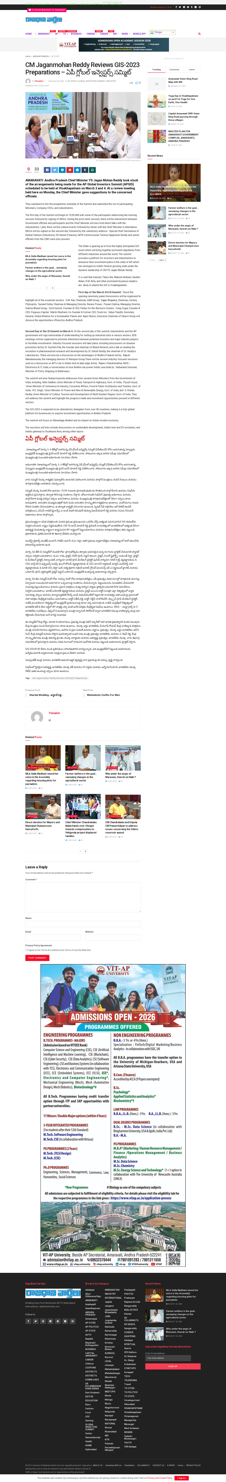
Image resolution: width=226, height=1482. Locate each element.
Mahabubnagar (112, 1373)
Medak (108, 1381)
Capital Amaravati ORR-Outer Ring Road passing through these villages (184, 116)
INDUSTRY (111, 81)
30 (121, 781)
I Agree (182, 1478)
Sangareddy (130, 1328)
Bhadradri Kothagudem (92, 1344)
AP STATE (55, 56)
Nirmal (108, 1427)
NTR (107, 1439)
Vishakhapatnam (132, 1412)
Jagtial (108, 1302)
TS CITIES (129, 1388)
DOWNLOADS (92, 1379)
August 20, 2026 (158, 198)
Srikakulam (130, 1364)
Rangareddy (130, 1306)
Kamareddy (111, 1331)
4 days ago (32, 788)
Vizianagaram (131, 1416)
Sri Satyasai (130, 1356)
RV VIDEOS (129, 1324)
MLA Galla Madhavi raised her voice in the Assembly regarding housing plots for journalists (48, 259)
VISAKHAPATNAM (133, 1408)
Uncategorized (132, 1400)
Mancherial (110, 1377)
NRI (115, 34)
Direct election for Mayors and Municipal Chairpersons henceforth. (42, 826)
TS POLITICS (131, 1392)
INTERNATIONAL (113, 1298)
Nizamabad (111, 1431)
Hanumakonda (92, 1437)
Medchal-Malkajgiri (110, 1386)
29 (81, 785)
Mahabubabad (112, 1369)
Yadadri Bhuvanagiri (130, 1437)
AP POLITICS (114, 816)
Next (162, 260)
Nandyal (109, 1415)
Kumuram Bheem (110, 1348)
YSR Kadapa (130, 1446)
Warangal (129, 1424)
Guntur (88, 1433)
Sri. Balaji (129, 1360)
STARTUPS (130, 1368)
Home (103, 4)
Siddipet (128, 1340)
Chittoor (89, 1363)
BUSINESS (76, 34)
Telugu (158, 32)
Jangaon (109, 1306)
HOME (28, 34)
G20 (87, 1416)
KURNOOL (110, 1353)
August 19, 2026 (177, 253)
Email (28, 932)
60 (41, 788)
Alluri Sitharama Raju (93, 1295)
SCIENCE (128, 1332)
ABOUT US (29, 4)
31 (41, 833)
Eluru (88, 1404)
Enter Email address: (155, 1353)
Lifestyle (109, 1365)
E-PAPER (95, 4)
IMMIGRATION (112, 1290)
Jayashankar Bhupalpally (111, 1311)
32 (121, 837)
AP (57, 33)
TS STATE (129, 1396)
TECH (127, 1376)
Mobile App (139, 34)
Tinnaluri (39, 81)
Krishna (109, 1343)
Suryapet (128, 1372)
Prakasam (129, 1298)
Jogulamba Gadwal (110, 1321)
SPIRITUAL (129, 1344)
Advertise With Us (43, 4)
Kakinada (109, 1327)
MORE (125, 34)
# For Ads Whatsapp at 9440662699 (48, 10)
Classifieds (58, 4)
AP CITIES (32, 768)
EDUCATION (91, 1400)
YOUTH (128, 1442)
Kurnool (109, 1357)
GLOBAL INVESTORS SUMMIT (91, 81)
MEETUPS (110, 1391)
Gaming (89, 1420)
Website (89, 932)
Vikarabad (129, 1404)
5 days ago (32, 833)
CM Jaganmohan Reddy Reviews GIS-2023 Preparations (59, 678)
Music (108, 1403)
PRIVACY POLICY (115, 4)
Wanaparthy (130, 1420)
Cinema (92, 33)
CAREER (105, 33)
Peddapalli (129, 1290)
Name (28, 918)
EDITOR (89, 1396)
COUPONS (90, 1367)
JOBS (107, 1316)
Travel (127, 1384)
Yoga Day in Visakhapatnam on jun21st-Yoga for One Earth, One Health (183, 99)
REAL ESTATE (131, 1310)
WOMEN (128, 1432)
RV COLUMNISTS (131, 1319)
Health (88, 1441)
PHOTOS (128, 1294)
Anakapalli (90, 1304)
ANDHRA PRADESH (41, 56)
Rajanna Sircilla (132, 1302)
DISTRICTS (91, 1371)
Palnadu (109, 1443)
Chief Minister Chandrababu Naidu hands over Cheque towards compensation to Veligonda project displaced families (81, 829)
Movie (108, 1395)
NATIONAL (110, 1423)
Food (88, 1412)
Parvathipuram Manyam (112, 1448)
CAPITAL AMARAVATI (91, 1354)
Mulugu (109, 1399)
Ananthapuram (92, 1308)
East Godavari (92, 1392)
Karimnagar (111, 1335)
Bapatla (89, 1339)
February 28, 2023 (56, 81)
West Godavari (131, 1428)
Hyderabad (91, 1449)
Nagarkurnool (112, 1407)
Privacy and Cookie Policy (160, 1478)
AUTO (88, 1335)
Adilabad (89, 1290)
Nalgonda (110, 1411)
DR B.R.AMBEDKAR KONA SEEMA (93, 1386)
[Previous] (47, 288)
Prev (152, 260)
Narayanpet (111, 1419)
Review (127, 1314)
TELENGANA (130, 1380)
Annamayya (91, 1319)
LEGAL (108, 1361)
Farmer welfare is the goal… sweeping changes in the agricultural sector (81, 777)
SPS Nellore (130, 1352)
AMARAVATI (45, 33)
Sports (127, 1348)
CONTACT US (84, 4)
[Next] (52, 288)
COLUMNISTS (70, 4)
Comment (31, 879)
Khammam (110, 1339)
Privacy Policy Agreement (38, 945)
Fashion (89, 1408)
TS (65, 33)
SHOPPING (129, 1336)
